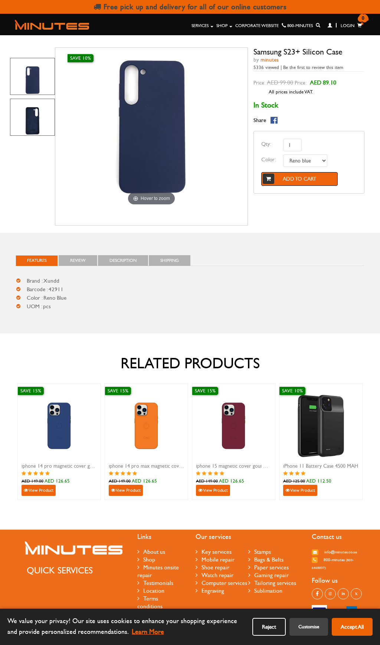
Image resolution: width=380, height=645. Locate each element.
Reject (269, 626)
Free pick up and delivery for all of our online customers (193, 7)
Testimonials (158, 582)
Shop (222, 25)
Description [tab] (123, 260)
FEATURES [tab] (36, 260)
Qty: (266, 144)
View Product (43, 490)
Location (153, 590)
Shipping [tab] (169, 260)
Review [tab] (78, 260)
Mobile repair (218, 559)
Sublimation (268, 590)
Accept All (352, 626)
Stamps (262, 551)
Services (200, 25)
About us (154, 551)
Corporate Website (257, 25)
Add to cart (299, 179)
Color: (268, 159)
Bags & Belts (269, 559)
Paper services (271, 567)
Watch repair (217, 575)
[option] (32, 76)
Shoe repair (215, 567)
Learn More (148, 632)
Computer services (224, 582)
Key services (217, 551)
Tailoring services (275, 582)
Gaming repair (271, 575)
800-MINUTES (299, 25)
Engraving (213, 590)
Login (347, 25)
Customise (308, 627)
